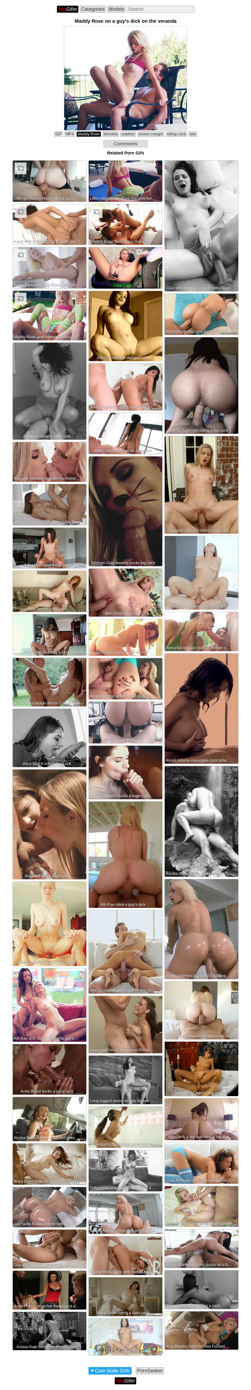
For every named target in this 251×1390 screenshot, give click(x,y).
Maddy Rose (89, 134)
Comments (126, 143)
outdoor (128, 134)
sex (193, 134)
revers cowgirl (151, 134)
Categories (93, 9)
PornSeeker (150, 1370)
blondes (111, 134)
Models (116, 9)
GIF (58, 134)
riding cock (176, 134)
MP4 (70, 134)
